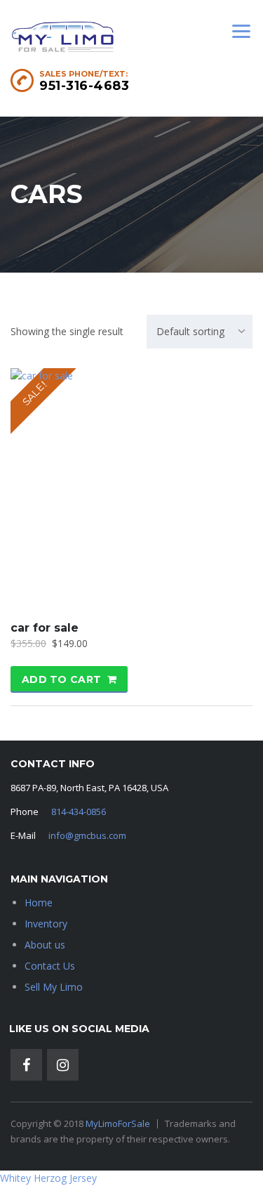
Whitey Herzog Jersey (48, 1178)
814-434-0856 (78, 811)
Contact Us (50, 965)
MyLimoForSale (118, 1123)
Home (39, 902)
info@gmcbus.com (87, 835)
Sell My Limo (54, 986)
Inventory (46, 923)
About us (45, 944)
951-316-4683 (84, 85)
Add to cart (61, 679)
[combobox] (199, 331)
